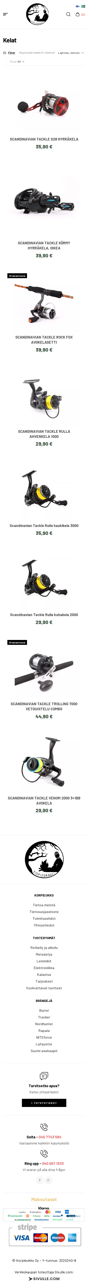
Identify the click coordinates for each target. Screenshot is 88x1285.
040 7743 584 (50, 1137)
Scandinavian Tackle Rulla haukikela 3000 (44, 525)
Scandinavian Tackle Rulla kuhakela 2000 (44, 614)
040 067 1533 (53, 1163)
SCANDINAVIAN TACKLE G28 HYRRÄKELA (44, 139)
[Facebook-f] (40, 1180)
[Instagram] (48, 1180)
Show (13, 61)
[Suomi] (77, 6)
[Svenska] (83, 6)
